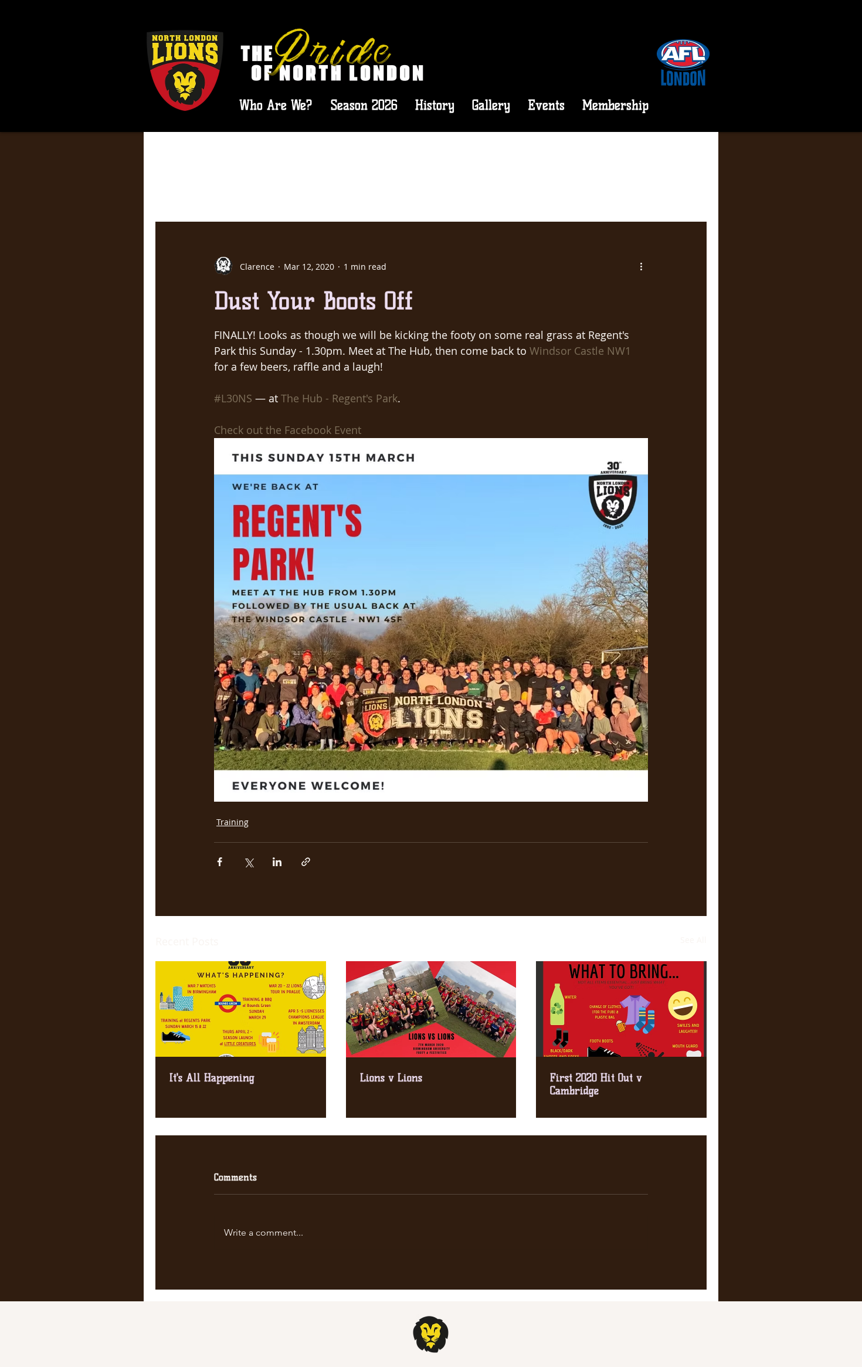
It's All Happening (211, 1077)
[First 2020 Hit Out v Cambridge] (621, 1009)
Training (232, 821)
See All (693, 939)
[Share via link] (305, 861)
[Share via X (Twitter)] (248, 861)
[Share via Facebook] (219, 861)
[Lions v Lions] (431, 1009)
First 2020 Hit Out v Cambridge (596, 1084)
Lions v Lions (391, 1077)
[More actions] (641, 266)
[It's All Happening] (240, 1009)
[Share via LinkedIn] (277, 861)
